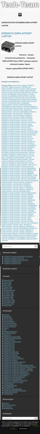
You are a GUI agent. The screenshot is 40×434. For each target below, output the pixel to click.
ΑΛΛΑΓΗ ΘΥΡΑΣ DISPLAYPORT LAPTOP (22, 92)
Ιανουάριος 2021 (9, 294)
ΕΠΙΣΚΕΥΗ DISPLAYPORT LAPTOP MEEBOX (18, 174)
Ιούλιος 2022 (7, 283)
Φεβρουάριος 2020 (9, 300)
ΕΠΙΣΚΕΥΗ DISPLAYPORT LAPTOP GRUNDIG (18, 147)
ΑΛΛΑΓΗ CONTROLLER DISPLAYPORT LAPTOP (16, 88)
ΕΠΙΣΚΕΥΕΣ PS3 (9, 345)
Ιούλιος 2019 (7, 305)
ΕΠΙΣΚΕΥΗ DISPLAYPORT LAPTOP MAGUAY (18, 166)
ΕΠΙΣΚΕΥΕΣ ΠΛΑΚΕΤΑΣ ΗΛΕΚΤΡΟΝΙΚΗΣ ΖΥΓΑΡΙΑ (20, 367)
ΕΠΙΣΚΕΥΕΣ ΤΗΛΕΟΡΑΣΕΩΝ (13, 379)
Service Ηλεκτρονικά (10, 323)
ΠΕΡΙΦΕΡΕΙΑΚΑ (9, 387)
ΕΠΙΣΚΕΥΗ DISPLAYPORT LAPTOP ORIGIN (17, 188)
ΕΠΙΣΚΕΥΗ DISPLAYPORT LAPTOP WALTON (17, 225)
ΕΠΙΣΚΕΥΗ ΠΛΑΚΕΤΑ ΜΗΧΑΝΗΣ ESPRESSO (18, 256)
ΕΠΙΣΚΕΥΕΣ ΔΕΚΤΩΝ (10, 355)
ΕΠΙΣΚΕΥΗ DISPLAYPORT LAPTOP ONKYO (17, 187)
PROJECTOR (8, 318)
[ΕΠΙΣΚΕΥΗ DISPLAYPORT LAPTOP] (8, 53)
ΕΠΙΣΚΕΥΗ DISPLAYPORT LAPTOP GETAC (17, 140)
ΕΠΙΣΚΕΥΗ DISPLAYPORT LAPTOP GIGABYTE (18, 142)
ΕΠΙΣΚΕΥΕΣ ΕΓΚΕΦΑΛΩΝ (12, 357)
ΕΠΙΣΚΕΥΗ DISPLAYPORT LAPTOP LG (23, 165)
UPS (5, 330)
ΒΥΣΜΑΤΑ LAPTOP (10, 333)
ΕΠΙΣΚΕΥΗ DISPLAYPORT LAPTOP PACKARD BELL (17, 190)
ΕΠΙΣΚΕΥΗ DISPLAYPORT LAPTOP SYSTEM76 (18, 207)
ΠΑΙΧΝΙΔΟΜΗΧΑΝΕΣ (10, 385)
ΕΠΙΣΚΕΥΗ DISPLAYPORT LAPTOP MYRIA (20, 181)
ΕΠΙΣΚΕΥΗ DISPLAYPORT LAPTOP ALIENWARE (17, 111)
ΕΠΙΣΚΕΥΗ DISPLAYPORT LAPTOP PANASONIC (19, 193)
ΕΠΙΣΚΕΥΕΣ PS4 (9, 347)
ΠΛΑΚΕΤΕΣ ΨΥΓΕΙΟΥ (11, 392)
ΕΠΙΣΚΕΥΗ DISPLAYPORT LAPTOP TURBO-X (18, 216)
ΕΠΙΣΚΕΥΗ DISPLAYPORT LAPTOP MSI (16, 181)
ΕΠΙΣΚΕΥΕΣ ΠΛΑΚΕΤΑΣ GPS (13, 363)
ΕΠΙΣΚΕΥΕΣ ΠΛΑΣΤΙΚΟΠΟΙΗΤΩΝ (14, 377)
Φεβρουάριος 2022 (9, 290)
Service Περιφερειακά (10, 325)
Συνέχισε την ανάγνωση (11, 81)
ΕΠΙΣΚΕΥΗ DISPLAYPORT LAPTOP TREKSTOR (19, 212)
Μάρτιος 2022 (8, 288)
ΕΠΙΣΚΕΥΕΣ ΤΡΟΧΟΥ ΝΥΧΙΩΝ (13, 382)
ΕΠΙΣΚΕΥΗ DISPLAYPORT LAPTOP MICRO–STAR (19, 175)
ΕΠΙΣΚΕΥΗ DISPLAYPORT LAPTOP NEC (17, 183)
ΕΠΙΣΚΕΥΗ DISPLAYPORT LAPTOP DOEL (23, 131)
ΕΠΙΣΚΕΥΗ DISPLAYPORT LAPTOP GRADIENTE (19, 145)
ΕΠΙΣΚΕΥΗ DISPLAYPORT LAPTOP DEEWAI (17, 126)
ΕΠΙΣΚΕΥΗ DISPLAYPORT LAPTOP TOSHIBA (18, 211)
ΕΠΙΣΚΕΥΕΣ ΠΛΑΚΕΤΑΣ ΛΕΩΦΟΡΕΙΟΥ (16, 372)
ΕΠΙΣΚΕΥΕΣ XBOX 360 (11, 352)
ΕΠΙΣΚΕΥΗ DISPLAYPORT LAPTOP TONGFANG (19, 209)
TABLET (6, 328)
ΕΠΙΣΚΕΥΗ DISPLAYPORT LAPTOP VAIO (16, 218)
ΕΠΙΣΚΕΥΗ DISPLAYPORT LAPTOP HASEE (17, 149)
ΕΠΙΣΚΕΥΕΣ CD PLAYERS (12, 337)
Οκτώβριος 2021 (9, 292)
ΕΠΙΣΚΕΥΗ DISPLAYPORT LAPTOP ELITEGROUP (19, 133)
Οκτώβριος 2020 (9, 299)
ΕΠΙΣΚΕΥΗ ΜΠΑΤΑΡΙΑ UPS (12, 261)
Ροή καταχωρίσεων (9, 405)
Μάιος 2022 (7, 285)
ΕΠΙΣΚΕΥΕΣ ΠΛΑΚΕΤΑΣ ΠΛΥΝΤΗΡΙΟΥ (16, 375)
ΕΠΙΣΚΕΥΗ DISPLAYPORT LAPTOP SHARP (17, 202)
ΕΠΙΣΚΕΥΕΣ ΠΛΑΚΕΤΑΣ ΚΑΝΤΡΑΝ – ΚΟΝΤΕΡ (18, 369)
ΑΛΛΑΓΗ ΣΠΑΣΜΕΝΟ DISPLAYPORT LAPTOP (18, 94)
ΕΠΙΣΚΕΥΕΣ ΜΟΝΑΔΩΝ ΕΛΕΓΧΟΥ (15, 362)
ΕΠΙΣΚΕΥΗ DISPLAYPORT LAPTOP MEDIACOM (19, 170)
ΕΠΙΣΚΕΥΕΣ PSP (9, 348)
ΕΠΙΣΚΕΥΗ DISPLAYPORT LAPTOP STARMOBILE (19, 205)
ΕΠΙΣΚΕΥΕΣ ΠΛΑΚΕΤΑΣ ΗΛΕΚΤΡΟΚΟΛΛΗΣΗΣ (18, 365)
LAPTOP (6, 315)
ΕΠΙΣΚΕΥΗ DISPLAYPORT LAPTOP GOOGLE (18, 144)
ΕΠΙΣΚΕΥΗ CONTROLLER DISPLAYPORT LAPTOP (19, 107)
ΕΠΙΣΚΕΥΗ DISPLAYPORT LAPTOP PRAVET (17, 195)
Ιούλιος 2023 (7, 282)
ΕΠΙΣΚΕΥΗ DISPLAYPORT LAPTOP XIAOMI (19, 229)
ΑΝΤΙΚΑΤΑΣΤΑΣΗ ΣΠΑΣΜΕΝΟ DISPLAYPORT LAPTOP (15, 104)
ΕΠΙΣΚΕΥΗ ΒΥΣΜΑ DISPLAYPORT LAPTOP (17, 232)
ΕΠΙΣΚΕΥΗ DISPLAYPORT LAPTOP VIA (16, 223)
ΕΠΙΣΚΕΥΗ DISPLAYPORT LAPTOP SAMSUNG (18, 200)
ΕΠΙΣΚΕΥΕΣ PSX (9, 350)
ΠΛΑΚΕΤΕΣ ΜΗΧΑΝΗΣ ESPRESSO (15, 390)
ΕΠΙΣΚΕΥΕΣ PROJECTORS (12, 342)
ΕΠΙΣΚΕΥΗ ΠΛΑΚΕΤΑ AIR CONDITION (16, 260)
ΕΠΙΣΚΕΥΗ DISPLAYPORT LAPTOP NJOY (16, 185)
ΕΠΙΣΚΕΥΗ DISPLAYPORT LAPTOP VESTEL (17, 221)
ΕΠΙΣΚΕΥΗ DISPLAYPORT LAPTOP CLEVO (17, 121)
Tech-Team (20, 4)
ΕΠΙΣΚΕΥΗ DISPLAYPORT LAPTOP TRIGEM (17, 214)
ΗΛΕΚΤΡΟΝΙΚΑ (9, 384)
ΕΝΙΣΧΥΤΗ (7, 335)
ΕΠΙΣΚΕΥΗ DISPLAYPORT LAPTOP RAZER (17, 198)
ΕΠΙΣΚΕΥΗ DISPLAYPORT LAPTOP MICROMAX (19, 177)
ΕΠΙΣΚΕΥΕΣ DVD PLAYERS (12, 338)
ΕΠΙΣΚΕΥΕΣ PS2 (9, 343)
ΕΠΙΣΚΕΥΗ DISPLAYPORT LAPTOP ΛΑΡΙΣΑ (17, 231)
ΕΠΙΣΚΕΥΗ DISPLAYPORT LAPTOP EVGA (16, 136)
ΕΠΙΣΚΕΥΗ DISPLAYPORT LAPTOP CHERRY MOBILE (17, 116)
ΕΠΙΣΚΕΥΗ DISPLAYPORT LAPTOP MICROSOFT (19, 179)
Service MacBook (9, 321)
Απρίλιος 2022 (8, 287)
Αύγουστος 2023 (9, 280)
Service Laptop (21, 85)
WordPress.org (8, 408)
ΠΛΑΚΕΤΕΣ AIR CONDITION (13, 389)
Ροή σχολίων (8, 406)
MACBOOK (7, 316)
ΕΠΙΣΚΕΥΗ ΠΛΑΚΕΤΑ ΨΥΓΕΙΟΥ (14, 258)
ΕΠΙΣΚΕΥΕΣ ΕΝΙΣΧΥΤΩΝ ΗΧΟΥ (14, 358)
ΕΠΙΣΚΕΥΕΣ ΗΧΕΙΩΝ (10, 360)
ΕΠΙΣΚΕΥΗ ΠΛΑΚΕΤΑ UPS (12, 263)
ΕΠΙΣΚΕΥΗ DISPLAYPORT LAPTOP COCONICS (19, 122)
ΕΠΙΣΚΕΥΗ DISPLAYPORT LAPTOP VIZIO (20, 224)
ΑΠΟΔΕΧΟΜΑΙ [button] (23, 429)
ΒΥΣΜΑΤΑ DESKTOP (10, 331)
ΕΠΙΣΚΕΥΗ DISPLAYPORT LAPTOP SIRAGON (18, 203)
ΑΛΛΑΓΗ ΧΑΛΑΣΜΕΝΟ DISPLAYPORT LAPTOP (18, 96)
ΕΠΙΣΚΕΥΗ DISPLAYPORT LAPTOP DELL (16, 128)
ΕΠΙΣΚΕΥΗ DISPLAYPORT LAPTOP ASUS (19, 113)
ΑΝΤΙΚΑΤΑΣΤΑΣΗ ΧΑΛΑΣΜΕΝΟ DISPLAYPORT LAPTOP (16, 105)
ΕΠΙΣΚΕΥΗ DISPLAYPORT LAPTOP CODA (17, 124)
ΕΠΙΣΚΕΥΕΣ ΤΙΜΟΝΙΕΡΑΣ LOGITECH (15, 380)
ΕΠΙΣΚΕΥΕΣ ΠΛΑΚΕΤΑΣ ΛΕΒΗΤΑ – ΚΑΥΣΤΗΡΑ (18, 370)
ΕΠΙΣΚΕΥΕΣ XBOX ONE (11, 353)
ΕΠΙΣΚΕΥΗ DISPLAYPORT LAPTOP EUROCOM (18, 135)
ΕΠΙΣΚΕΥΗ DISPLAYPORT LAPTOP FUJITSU (18, 138)
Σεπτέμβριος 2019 (9, 302)
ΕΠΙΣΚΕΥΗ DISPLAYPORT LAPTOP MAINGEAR (18, 168)
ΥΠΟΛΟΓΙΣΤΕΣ (8, 394)
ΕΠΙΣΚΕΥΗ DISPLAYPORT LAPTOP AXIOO (17, 114)
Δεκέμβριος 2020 (9, 295)
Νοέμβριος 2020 (8, 297)
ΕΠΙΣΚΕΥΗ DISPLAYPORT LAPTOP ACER (20, 109)
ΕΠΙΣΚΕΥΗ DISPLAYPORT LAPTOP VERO (17, 219)
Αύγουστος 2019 (9, 304)
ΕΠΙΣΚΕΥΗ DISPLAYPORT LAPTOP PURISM (17, 196)
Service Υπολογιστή (10, 326)
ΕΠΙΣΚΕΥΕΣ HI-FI (9, 340)
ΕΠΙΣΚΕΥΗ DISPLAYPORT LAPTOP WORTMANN (18, 227)
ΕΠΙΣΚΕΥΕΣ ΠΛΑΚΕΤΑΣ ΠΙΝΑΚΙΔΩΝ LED (17, 374)
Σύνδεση (6, 403)
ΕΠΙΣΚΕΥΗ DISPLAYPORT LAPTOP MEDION (17, 172)
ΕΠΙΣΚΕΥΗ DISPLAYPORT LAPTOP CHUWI (17, 119)
